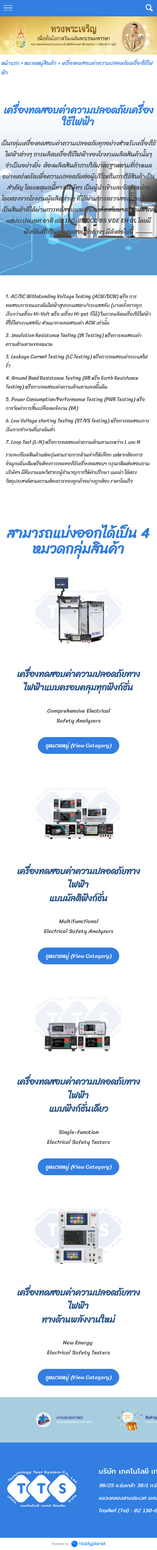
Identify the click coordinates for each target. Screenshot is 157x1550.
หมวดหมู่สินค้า (40, 63)
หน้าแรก (10, 63)
